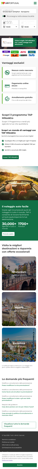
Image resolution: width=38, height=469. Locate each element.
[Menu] (35, 3)
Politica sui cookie (7, 460)
